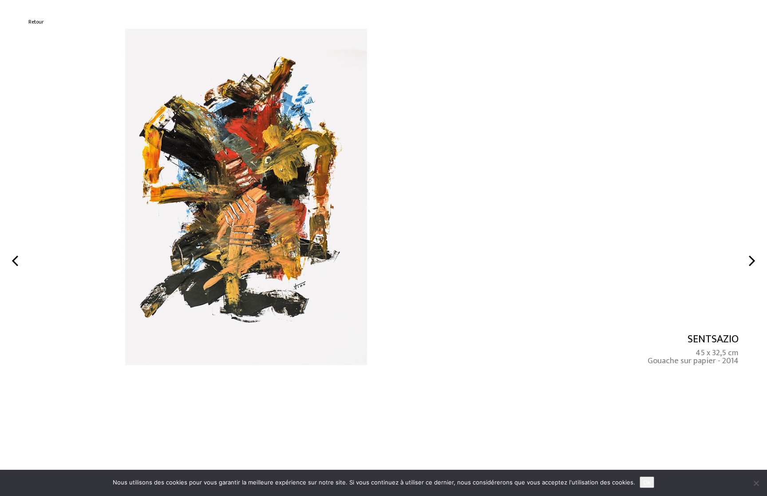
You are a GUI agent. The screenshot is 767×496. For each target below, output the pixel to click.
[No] (755, 483)
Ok (647, 482)
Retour (36, 22)
